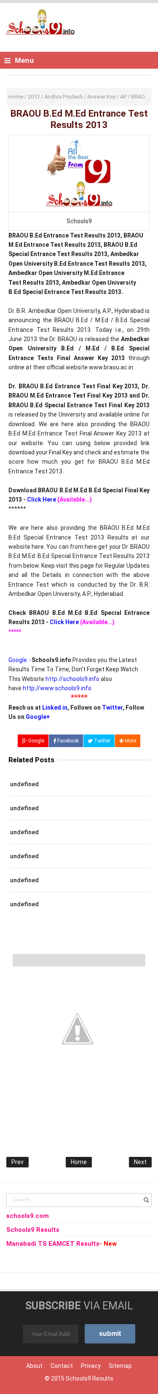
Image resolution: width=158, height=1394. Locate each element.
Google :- (20, 660)
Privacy (91, 1365)
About (34, 1365)
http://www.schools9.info (57, 688)
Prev (17, 1162)
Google (35, 741)
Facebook (67, 741)
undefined (24, 784)
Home (79, 1162)
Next (140, 1162)
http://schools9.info (72, 679)
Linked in (54, 707)
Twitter (112, 707)
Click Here (41, 499)
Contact (62, 1365)
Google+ (38, 716)
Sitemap (120, 1365)
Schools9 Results (89, 1378)
